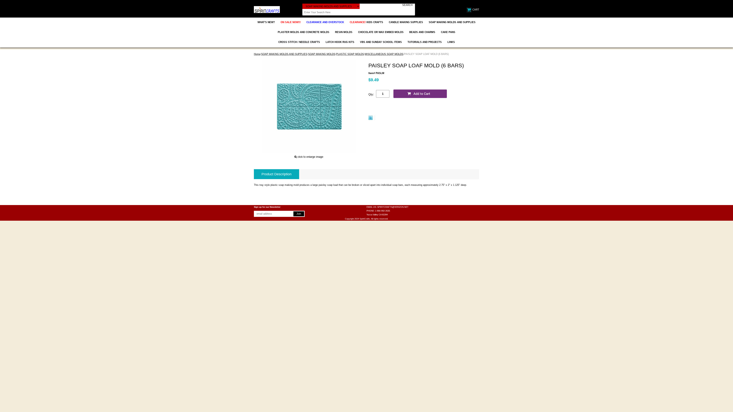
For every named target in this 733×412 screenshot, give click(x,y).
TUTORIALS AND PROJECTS (425, 42)
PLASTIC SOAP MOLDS (350, 54)
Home (257, 54)
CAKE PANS (448, 32)
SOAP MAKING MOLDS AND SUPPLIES (452, 22)
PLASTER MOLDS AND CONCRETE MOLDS (303, 32)
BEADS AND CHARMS (422, 32)
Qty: (371, 94)
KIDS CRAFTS (366, 22)
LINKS (451, 42)
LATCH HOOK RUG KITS (340, 42)
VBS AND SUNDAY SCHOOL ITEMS (381, 42)
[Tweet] (370, 119)
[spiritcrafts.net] (267, 9)
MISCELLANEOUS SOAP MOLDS (384, 54)
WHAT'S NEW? (266, 22)
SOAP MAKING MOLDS (321, 54)
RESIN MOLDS (343, 32)
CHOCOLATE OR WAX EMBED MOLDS (381, 32)
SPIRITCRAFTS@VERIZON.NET (392, 207)
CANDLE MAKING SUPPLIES (406, 22)
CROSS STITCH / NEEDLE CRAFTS (299, 42)
